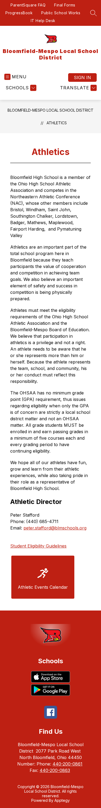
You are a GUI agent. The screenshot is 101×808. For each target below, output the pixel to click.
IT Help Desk (43, 20)
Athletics (57, 123)
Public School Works (61, 12)
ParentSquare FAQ (28, 5)
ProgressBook (19, 12)
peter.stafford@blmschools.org (54, 528)
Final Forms (64, 5)
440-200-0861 (67, 764)
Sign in (82, 77)
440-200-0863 (55, 770)
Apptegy (62, 800)
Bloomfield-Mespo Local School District (50, 110)
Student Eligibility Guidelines (38, 546)
